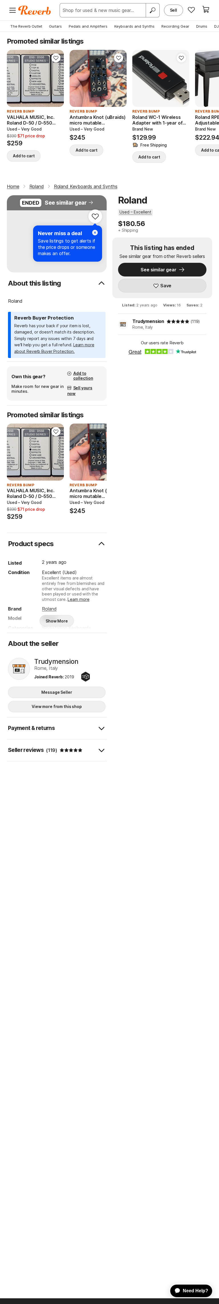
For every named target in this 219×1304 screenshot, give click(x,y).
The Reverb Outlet (26, 26)
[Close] (95, 232)
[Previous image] (14, 78)
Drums (201, 26)
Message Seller (56, 692)
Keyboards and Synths (134, 26)
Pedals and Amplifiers (88, 26)
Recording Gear (175, 26)
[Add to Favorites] (55, 57)
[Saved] (191, 10)
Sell (173, 10)
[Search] (152, 10)
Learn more (78, 599)
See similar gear (66, 203)
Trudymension (148, 321)
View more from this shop (57, 706)
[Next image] (55, 78)
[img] (178, 321)
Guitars (55, 26)
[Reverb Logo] (34, 10)
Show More (57, 621)
